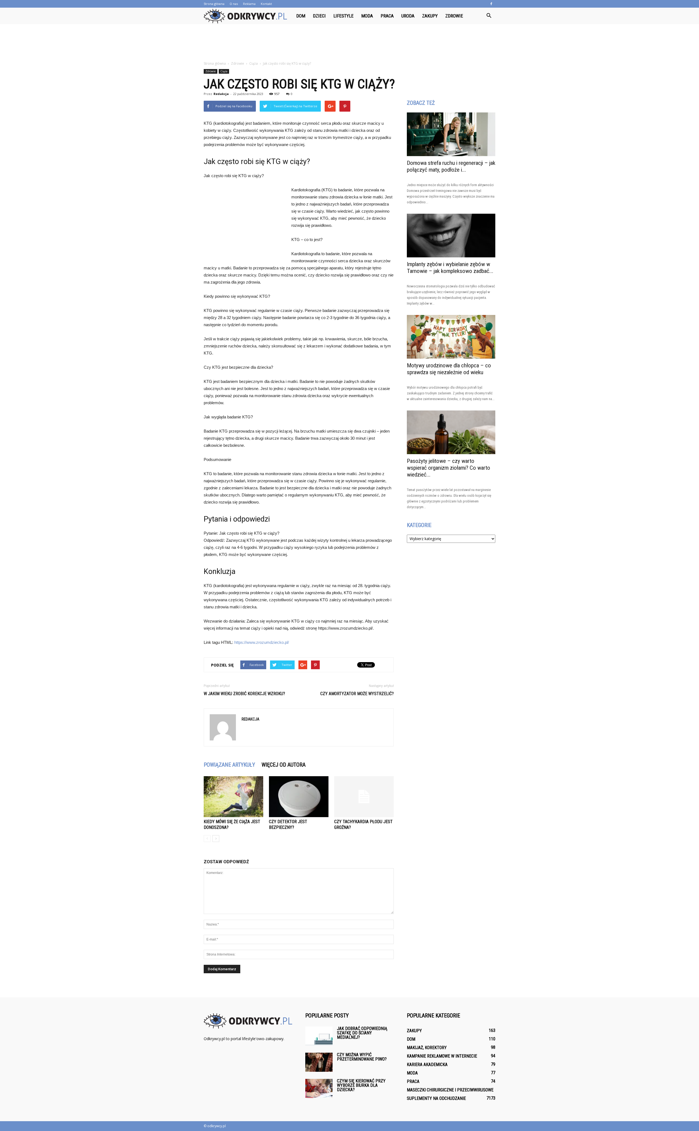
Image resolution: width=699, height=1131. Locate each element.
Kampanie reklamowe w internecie (442, 1056)
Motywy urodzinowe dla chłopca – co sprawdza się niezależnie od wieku (449, 369)
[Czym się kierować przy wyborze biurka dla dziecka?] (319, 1088)
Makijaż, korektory (427, 1047)
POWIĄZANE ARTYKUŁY (229, 764)
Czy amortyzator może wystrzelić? (357, 693)
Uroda (407, 16)
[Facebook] (491, 4)
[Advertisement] (349, 43)
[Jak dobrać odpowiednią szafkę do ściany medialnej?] (319, 1036)
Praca (387, 16)
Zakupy (430, 16)
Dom (300, 16)
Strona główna (214, 4)
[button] (488, 15)
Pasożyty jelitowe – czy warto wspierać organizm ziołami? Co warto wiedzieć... (448, 468)
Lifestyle (343, 16)
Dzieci (319, 16)
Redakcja (221, 94)
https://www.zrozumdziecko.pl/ (261, 642)
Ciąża (223, 71)
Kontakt (266, 4)
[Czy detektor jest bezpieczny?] (298, 796)
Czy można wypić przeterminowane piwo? (362, 1057)
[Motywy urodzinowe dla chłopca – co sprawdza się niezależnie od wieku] (451, 337)
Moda (367, 16)
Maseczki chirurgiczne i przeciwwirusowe (450, 1090)
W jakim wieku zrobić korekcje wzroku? (244, 693)
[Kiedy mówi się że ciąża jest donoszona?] (233, 796)
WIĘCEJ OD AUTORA (284, 764)
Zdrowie (454, 16)
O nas (234, 4)
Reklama (249, 4)
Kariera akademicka (427, 1064)
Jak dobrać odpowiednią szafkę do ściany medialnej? (362, 1033)
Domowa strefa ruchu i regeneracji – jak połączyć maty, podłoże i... (451, 166)
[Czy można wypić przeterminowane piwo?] (319, 1062)
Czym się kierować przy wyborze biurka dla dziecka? (361, 1085)
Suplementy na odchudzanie (436, 1098)
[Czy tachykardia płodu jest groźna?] (364, 796)
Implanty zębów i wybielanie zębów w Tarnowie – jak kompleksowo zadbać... (450, 267)
